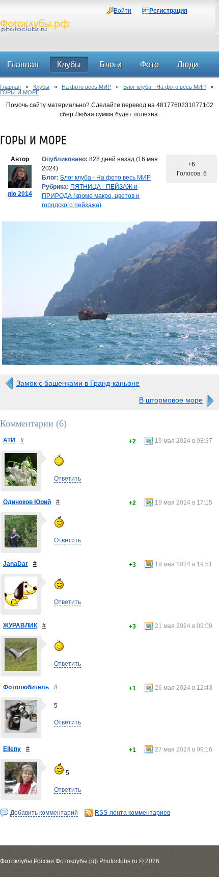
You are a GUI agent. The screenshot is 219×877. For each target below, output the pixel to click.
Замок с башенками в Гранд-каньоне (78, 383)
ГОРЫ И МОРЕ (19, 92)
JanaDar (15, 563)
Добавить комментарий (44, 812)
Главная (10, 87)
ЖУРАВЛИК (20, 625)
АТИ (9, 440)
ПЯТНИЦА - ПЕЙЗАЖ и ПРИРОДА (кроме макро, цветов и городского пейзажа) (91, 196)
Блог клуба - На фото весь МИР (164, 87)
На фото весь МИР (86, 87)
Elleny (12, 749)
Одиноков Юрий (27, 502)
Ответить (67, 478)
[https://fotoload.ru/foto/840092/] (109, 293)
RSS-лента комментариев (132, 812)
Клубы (41, 87)
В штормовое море (171, 400)
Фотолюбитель (26, 687)
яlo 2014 (20, 193)
